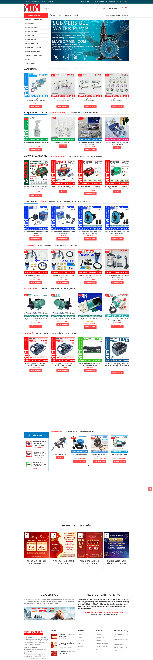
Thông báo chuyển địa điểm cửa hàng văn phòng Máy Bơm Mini (116, 556)
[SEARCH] (104, 8)
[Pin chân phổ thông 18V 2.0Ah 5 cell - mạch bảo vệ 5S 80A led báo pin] (29, 455)
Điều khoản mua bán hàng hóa (121, 635)
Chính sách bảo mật (119, 644)
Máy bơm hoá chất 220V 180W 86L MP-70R (63, 319)
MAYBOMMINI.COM (85, 599)
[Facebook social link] (79, 2)
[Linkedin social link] (86, 2)
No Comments (69, 638)
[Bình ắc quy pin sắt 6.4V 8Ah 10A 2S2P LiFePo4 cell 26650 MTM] (29, 465)
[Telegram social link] (88, 2)
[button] (35, 106)
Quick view (47, 76)
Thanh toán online (119, 650)
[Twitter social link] (81, 2)
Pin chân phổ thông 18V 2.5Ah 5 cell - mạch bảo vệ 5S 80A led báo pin (39, 443)
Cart (79, 643)
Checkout (80, 646)
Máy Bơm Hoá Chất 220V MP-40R (90, 319)
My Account (81, 640)
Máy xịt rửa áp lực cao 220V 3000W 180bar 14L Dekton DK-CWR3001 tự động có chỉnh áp (36, 188)
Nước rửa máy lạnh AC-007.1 (63, 142)
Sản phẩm (98, 634)
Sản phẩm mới (100, 637)
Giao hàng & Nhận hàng (120, 647)
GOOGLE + (101, 614)
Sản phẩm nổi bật (101, 640)
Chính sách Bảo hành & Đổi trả (121, 640)
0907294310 (125, 15)
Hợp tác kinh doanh (101, 653)
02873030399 (117, 15)
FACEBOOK (93, 614)
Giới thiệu (80, 634)
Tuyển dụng (81, 650)
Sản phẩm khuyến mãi (102, 643)
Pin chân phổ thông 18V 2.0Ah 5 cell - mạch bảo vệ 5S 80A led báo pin (39, 453)
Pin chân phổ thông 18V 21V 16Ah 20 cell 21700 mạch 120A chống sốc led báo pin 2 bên (117, 365)
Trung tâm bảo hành (101, 646)
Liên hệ (80, 637)
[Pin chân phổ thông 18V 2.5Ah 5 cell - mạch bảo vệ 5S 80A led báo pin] (29, 444)
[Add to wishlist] (47, 80)
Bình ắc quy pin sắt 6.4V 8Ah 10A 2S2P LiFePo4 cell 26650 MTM (39, 464)
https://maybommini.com (37, 656)
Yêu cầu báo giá (100, 650)
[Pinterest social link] (83, 2)
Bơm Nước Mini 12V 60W (60, 454)
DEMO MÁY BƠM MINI (110, 614)
